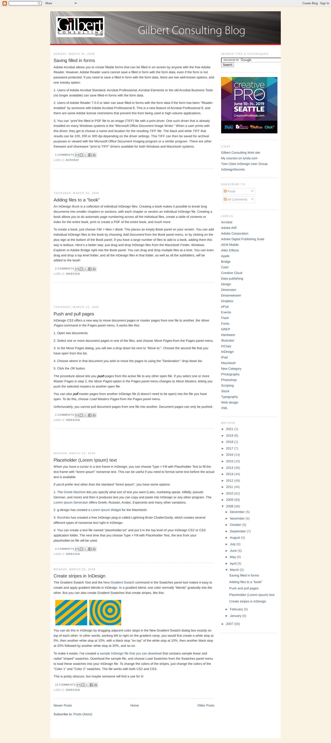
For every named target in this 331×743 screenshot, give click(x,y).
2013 (230, 474)
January (236, 616)
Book (75, 206)
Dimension (228, 290)
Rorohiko (63, 517)
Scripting (227, 385)
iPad (224, 357)
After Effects (230, 250)
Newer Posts (63, 705)
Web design (229, 402)
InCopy (226, 346)
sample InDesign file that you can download (131, 653)
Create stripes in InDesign (79, 575)
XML (224, 408)
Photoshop (229, 380)
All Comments (237, 199)
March (235, 570)
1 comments (64, 154)
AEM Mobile (230, 244)
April (233, 563)
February (237, 609)
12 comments (65, 684)
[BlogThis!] (81, 155)
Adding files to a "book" (77, 199)
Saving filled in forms (74, 60)
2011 (230, 487)
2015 (230, 461)
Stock (225, 391)
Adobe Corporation (234, 233)
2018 (230, 442)
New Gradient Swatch (118, 582)
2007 (230, 624)
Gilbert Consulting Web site (240, 152)
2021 (230, 429)
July (233, 544)
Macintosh (228, 363)
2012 (230, 480)
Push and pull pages (74, 313)
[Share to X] (85, 155)
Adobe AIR (229, 228)
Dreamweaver (231, 295)
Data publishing (232, 278)
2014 (230, 468)
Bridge (226, 261)
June (234, 550)
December (238, 512)
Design (226, 284)
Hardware (228, 335)
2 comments (64, 268)
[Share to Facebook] (90, 155)
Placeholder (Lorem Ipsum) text (85, 460)
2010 (230, 493)
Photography (230, 374)
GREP (225, 329)
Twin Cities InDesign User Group (244, 164)
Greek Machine (75, 492)
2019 (230, 435)
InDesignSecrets (233, 169)
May (233, 557)
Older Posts (205, 705)
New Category (231, 368)
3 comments (64, 548)
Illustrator (227, 340)
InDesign (73, 273)
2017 (230, 448)
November (238, 518)
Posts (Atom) (82, 714)
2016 (230, 454)
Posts (231, 191)
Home (134, 705)
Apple (225, 256)
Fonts (225, 323)
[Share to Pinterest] (94, 155)
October (236, 524)
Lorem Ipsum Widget (106, 510)
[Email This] (77, 155)
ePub (225, 306)
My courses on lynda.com (239, 158)
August (235, 537)
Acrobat (72, 160)
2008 (230, 506)
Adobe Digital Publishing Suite (242, 239)
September (238, 531)
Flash (225, 318)
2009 (230, 499)
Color (225, 267)
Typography (229, 397)
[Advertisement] (106, 180)
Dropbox (227, 301)
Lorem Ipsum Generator (71, 502)
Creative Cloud (231, 273)
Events (226, 312)
